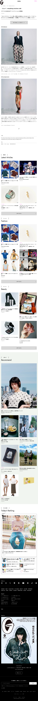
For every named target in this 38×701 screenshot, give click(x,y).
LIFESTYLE (3, 590)
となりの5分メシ (13, 597)
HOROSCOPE (20, 590)
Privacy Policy (23, 697)
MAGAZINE (29, 590)
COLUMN (15, 590)
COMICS (10, 590)
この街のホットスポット (14, 602)
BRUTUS (5, 691)
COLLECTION (11, 589)
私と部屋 (2, 600)
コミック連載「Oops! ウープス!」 (15, 595)
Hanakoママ (34, 691)
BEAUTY (21, 589)
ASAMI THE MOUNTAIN (4, 602)
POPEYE (9, 691)
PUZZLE (24, 590)
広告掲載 (19, 697)
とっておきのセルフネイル (4, 597)
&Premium (24, 691)
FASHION (3, 589)
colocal (31, 691)
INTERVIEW (30, 589)
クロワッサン (12, 691)
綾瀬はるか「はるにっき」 (4, 603)
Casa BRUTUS (17, 691)
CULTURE (25, 589)
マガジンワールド (15, 697)
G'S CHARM (16, 589)
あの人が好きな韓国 (14, 603)
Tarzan (28, 691)
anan (2, 691)
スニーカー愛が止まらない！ (5, 595)
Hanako (21, 691)
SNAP (6, 589)
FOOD (7, 590)
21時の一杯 (12, 600)
